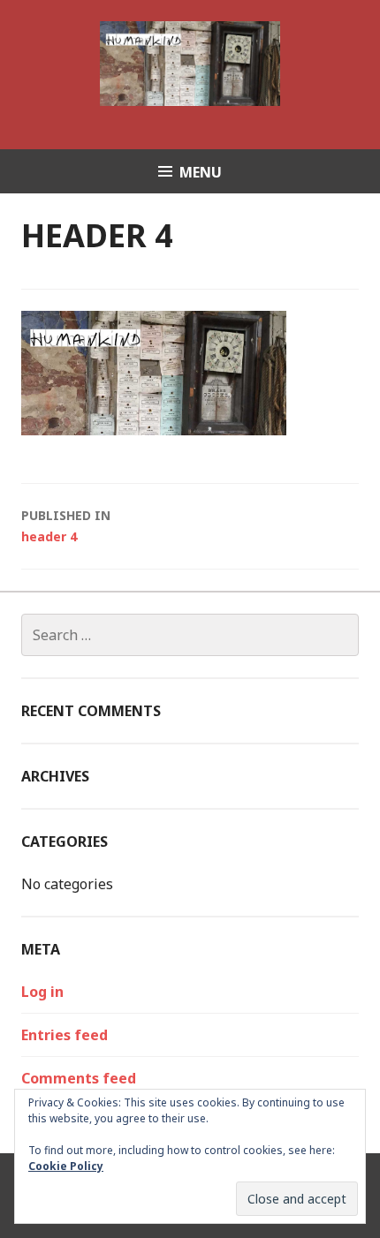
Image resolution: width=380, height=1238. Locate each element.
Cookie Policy (65, 1166)
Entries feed (64, 1035)
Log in (42, 991)
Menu (200, 172)
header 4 (65, 526)
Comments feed (78, 1078)
